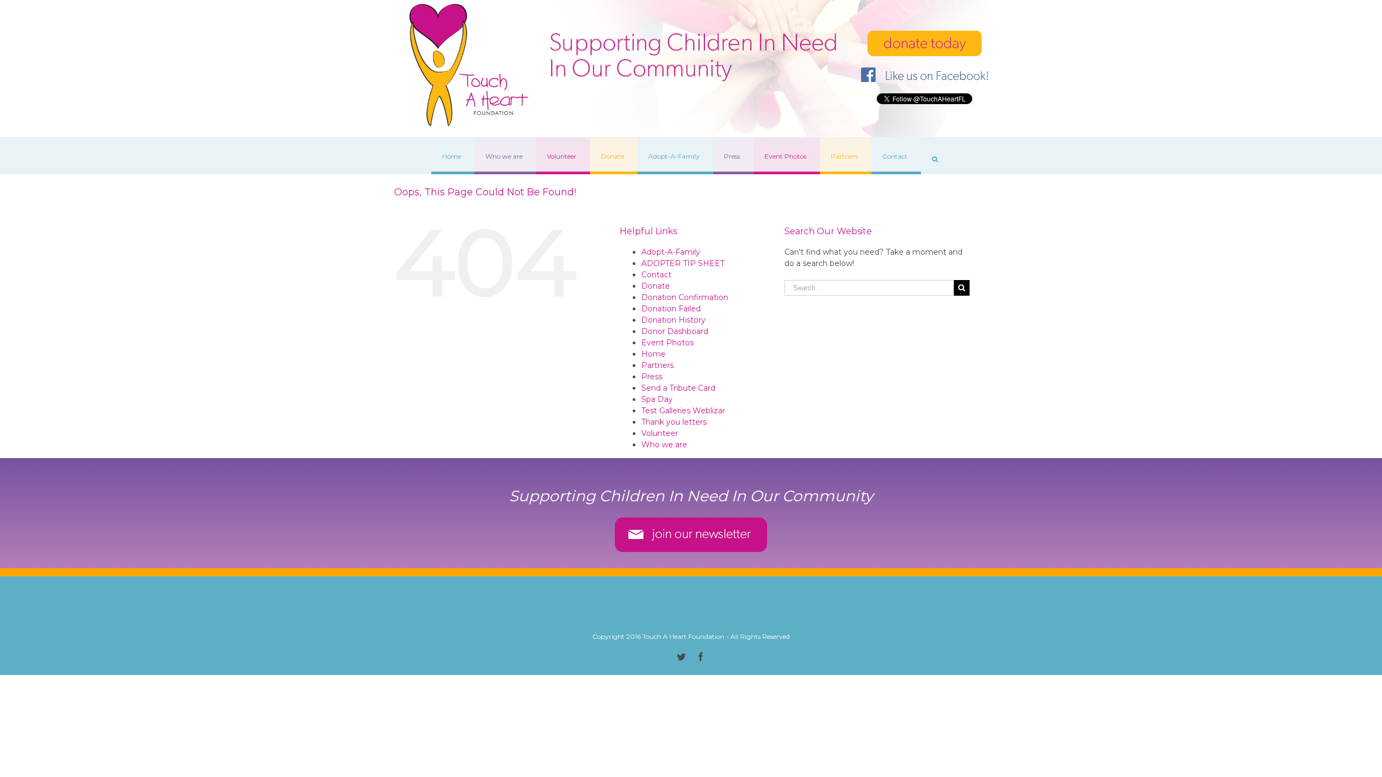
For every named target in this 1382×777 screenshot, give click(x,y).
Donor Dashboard (674, 331)
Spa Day (657, 399)
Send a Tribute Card (678, 388)
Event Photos (667, 342)
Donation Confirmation (684, 297)
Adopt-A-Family (670, 252)
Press (651, 376)
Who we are (664, 444)
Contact (656, 275)
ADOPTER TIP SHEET (682, 263)
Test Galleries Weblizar (683, 410)
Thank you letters (674, 422)
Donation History (673, 320)
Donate (655, 286)
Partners (657, 365)
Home (653, 354)
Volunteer (659, 433)
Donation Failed (671, 308)
